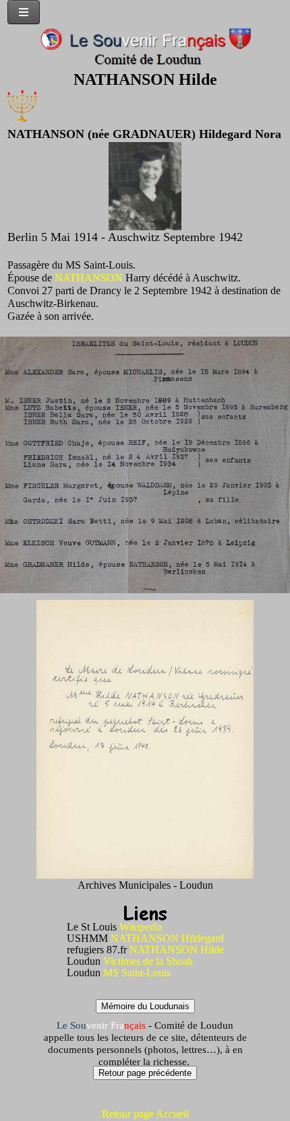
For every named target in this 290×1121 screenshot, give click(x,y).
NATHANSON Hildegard (167, 938)
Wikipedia (141, 926)
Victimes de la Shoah (148, 961)
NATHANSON (89, 277)
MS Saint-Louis (137, 972)
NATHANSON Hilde (176, 949)
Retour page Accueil (145, 1114)
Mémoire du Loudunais (145, 1006)
